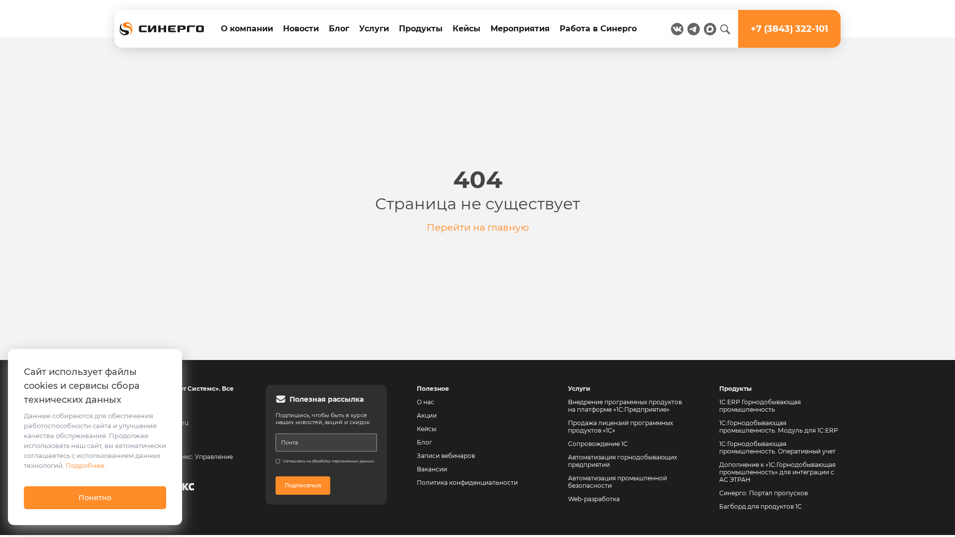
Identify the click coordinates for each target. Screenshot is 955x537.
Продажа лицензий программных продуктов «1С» (620, 426)
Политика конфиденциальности (467, 482)
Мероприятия (520, 28)
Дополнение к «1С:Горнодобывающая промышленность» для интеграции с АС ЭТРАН (777, 472)
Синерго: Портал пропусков (763, 493)
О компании (247, 28)
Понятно (95, 497)
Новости (301, 28)
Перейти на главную (478, 227)
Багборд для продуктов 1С (760, 506)
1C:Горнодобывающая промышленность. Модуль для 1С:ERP (778, 426)
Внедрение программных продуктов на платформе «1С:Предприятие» (625, 405)
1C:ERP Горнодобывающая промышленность (760, 405)
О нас (425, 402)
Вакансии (432, 469)
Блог (339, 28)
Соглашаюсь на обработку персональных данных (328, 461)
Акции (427, 415)
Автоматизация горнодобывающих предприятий (623, 460)
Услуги (374, 28)
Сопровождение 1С (598, 444)
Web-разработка (594, 499)
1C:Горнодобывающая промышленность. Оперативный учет (777, 447)
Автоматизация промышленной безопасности (618, 481)
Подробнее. (86, 465)
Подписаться (303, 485)
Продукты (421, 28)
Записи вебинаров (446, 455)
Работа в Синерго (598, 28)
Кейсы (466, 28)
